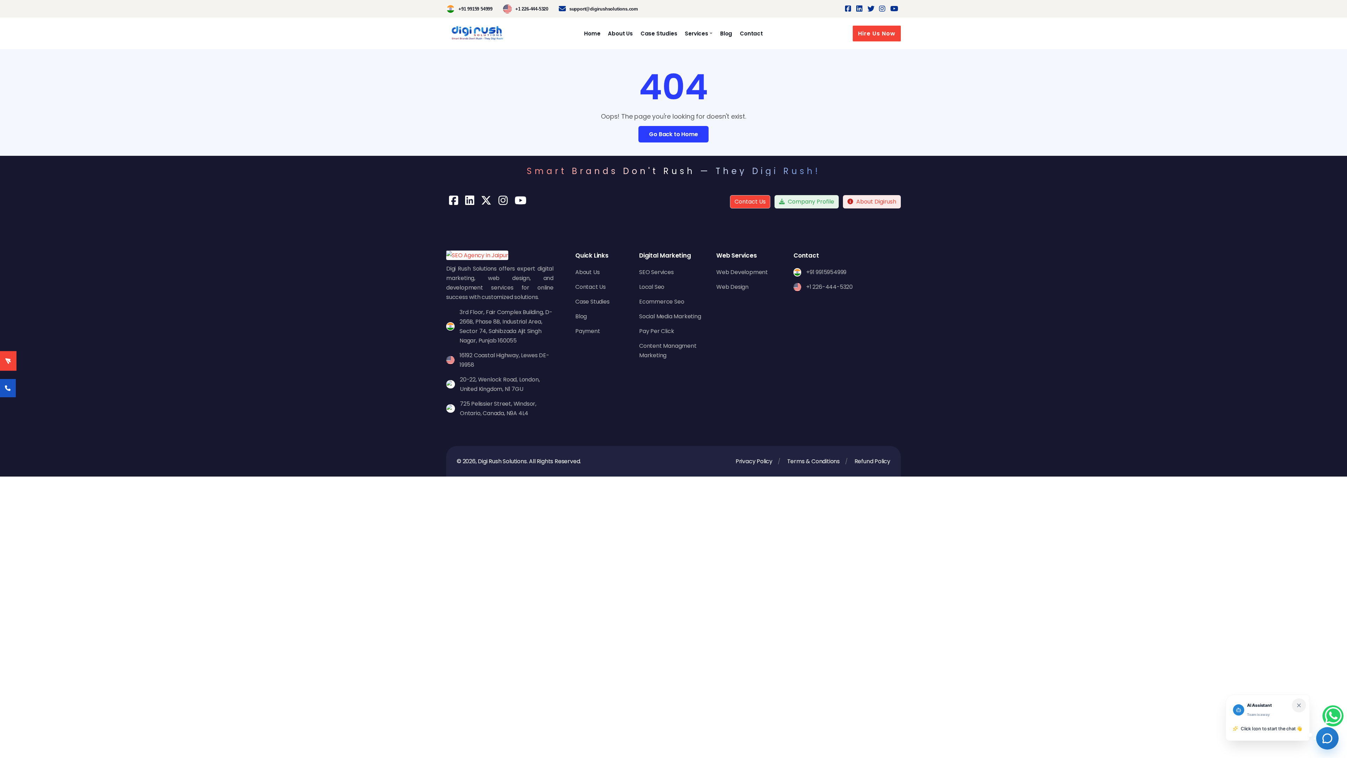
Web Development (742, 272)
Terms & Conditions (813, 461)
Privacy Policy (754, 461)
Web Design (732, 287)
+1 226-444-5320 (531, 9)
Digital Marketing (665, 255)
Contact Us (750, 202)
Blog (726, 33)
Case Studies (659, 33)
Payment (587, 331)
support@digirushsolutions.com (603, 9)
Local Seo (651, 287)
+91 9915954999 (826, 272)
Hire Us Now (877, 33)
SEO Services (656, 272)
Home (592, 33)
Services (696, 33)
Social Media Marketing (670, 316)
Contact (751, 33)
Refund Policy (872, 461)
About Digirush (876, 202)
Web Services (736, 255)
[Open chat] (1327, 738)
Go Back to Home (673, 134)
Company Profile (810, 202)
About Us (620, 33)
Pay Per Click (656, 331)
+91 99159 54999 (475, 9)
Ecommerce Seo (661, 302)
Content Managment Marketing (668, 350)
